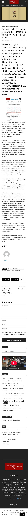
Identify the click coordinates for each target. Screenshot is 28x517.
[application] (14, 363)
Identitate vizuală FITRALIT (9, 439)
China (9, 380)
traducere (14, 405)
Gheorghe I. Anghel (6, 270)
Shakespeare (5, 405)
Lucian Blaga (15, 391)
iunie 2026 (10, 391)
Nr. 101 (8, 396)
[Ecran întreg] (24, 368)
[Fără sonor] (22, 368)
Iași (23, 386)
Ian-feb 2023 (18, 385)
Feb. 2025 (4, 386)
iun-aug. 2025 (20, 388)
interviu (14, 388)
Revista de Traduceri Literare (13, 402)
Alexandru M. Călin (14, 268)
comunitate (19, 380)
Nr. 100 (4, 396)
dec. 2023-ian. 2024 (6, 383)
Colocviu (21, 268)
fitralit (5, 260)
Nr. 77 (3, 393)
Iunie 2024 (4, 391)
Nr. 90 (15, 393)
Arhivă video (5, 441)
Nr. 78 (7, 393)
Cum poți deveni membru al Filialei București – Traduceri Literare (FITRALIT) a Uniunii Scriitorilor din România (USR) (14, 432)
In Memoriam (6, 388)
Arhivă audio (5, 444)
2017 (7, 378)
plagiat (15, 398)
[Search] (26, 2)
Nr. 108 (19, 396)
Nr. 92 (18, 393)
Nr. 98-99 (22, 393)
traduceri (15, 408)
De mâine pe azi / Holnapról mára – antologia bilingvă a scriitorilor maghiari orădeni (6, 292)
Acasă (3, 5)
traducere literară (7, 408)
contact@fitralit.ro (17, 499)
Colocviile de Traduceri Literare (17, 5)
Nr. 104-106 (13, 396)
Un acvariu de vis (22, 289)
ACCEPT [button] (22, 514)
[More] (21, 279)
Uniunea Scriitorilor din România (11, 420)
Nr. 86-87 (11, 393)
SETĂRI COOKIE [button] (13, 514)
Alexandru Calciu (13, 378)
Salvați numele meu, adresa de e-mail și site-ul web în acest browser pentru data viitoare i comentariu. (14, 334)
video (11, 410)
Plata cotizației (6, 437)
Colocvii (7, 5)
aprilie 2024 (4, 380)
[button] (2, 2)
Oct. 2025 (4, 398)
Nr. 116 (23, 396)
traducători (5, 410)
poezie (20, 398)
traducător (21, 408)
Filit (9, 386)
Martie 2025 (21, 391)
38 (8, 268)
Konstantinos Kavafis (16, 270)
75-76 (3, 378)
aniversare (20, 378)
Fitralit (4, 40)
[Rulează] (3, 368)
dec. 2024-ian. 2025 (15, 383)
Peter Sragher (10, 398)
